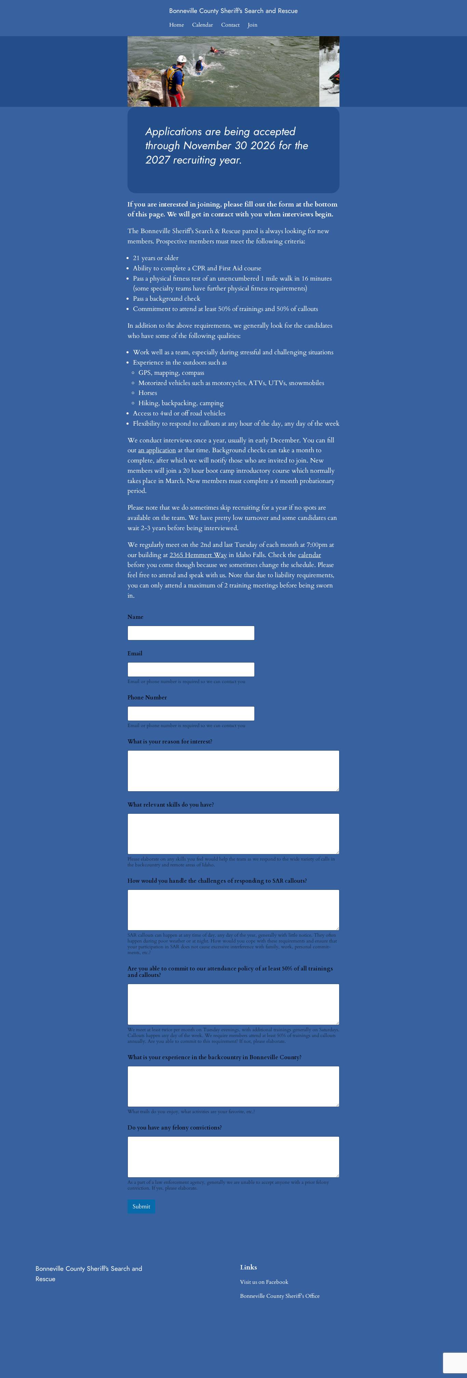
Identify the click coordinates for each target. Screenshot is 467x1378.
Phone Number (147, 698)
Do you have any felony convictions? (175, 1128)
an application (157, 450)
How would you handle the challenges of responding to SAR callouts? (217, 881)
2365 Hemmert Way (198, 555)
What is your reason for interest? (170, 742)
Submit (141, 1206)
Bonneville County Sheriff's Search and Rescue (233, 10)
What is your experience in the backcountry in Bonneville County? (215, 1057)
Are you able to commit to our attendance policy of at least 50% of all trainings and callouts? (230, 972)
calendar (309, 555)
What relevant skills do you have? (171, 805)
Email (135, 654)
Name (136, 617)
